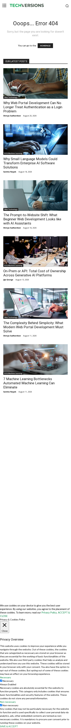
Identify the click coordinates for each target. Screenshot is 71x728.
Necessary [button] (5, 677)
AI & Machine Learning (13, 153)
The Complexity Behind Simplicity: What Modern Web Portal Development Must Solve (33, 327)
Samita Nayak (9, 171)
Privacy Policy (49, 612)
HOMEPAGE (45, 46)
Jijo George (8, 279)
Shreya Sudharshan (12, 115)
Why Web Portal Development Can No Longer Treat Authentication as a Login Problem (32, 107)
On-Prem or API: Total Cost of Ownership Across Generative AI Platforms (34, 273)
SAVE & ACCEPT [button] (9, 726)
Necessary (8, 680)
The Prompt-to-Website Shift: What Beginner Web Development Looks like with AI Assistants (32, 219)
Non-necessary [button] (8, 701)
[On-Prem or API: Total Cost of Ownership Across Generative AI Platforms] (35, 251)
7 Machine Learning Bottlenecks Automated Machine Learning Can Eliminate (29, 383)
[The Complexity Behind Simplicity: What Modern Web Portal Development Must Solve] (35, 303)
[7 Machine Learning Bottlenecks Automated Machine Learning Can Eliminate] (35, 359)
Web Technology (10, 97)
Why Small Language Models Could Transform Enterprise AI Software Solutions (30, 163)
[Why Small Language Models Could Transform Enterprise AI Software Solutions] (35, 139)
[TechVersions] (35, 6)
